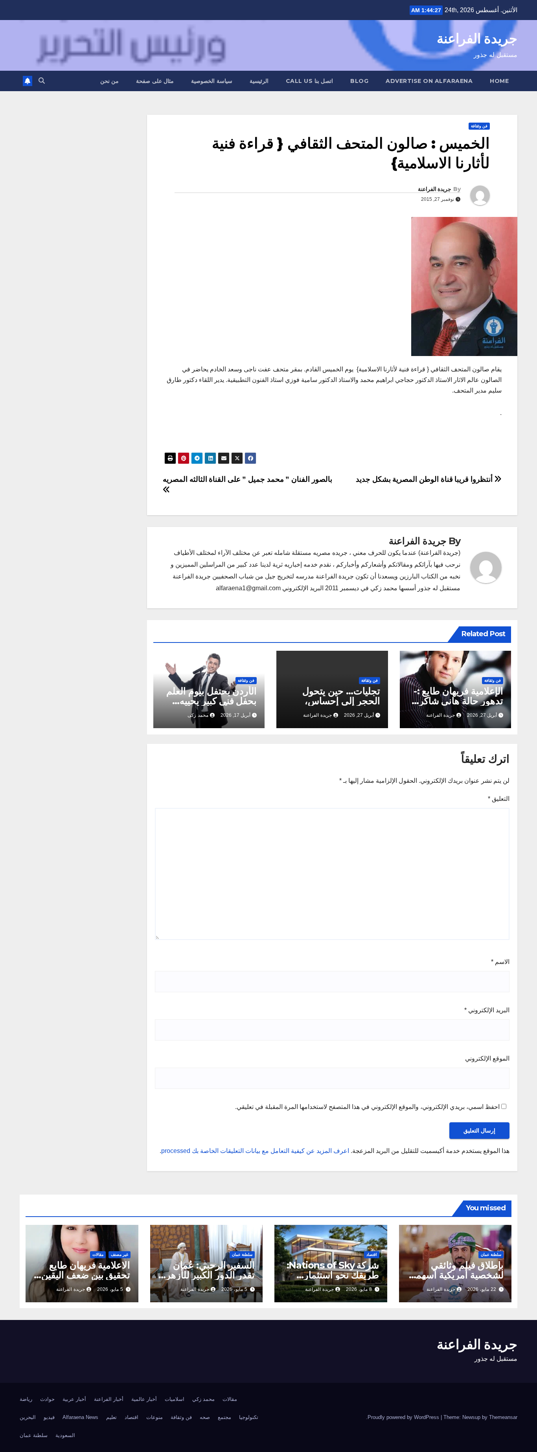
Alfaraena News (80, 1417)
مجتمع (224, 1417)
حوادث (47, 1399)
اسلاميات (174, 1399)
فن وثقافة (479, 126)
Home (499, 80)
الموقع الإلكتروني (487, 1058)
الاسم (500, 961)
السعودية (65, 1435)
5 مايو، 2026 (234, 1289)
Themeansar (503, 1417)
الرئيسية (259, 80)
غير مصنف (119, 1254)
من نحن (109, 80)
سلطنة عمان (491, 1254)
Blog (359, 80)
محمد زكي (203, 1399)
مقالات (97, 1254)
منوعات (154, 1417)
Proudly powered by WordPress (404, 1417)
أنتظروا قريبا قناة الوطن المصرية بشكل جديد (425, 479)
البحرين (28, 1417)
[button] (42, 80)
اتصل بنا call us (309, 80)
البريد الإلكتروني (486, 1010)
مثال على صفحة (155, 80)
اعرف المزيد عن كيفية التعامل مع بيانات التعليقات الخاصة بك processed (255, 1150)
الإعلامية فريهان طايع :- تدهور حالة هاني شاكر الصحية (458, 700)
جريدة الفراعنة (477, 38)
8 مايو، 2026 (359, 1289)
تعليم (111, 1417)
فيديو (49, 1417)
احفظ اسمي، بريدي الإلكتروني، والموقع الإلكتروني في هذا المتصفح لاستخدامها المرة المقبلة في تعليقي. (367, 1106)
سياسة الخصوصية (211, 80)
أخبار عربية (74, 1399)
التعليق (498, 798)
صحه (205, 1417)
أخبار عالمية (144, 1399)
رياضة (26, 1399)
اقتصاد (371, 1254)
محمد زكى (198, 715)
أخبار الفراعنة (108, 1399)
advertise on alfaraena (429, 80)
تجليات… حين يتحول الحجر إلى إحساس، (341, 696)
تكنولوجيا (248, 1417)
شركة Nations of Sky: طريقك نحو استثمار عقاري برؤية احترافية (333, 1274)
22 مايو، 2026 (481, 1289)
